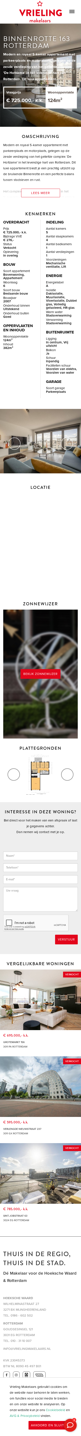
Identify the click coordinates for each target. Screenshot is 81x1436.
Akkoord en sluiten (50, 1425)
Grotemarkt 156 (14, 1042)
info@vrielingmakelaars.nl (27, 1349)
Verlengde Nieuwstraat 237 (22, 1128)
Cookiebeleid (55, 1410)
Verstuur (66, 939)
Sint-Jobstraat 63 (15, 1215)
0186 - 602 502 (22, 1315)
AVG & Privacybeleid (25, 1416)
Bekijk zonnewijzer (40, 674)
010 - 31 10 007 (21, 1341)
